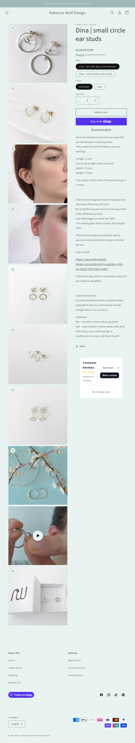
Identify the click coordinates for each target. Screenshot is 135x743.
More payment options (101, 129)
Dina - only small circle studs (95, 73)
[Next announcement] (128, 3)
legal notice (74, 660)
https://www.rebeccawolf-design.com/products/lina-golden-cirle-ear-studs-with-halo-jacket (99, 264)
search (11, 660)
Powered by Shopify (41, 735)
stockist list (14, 682)
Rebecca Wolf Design (24, 735)
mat (99, 86)
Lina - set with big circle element (97, 66)
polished (84, 86)
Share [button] (83, 346)
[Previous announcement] (6, 3)
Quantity (80, 94)
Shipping (80, 54)
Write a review (109, 375)
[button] (7, 12)
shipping (12, 675)
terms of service (76, 667)
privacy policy (75, 675)
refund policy (15, 667)
